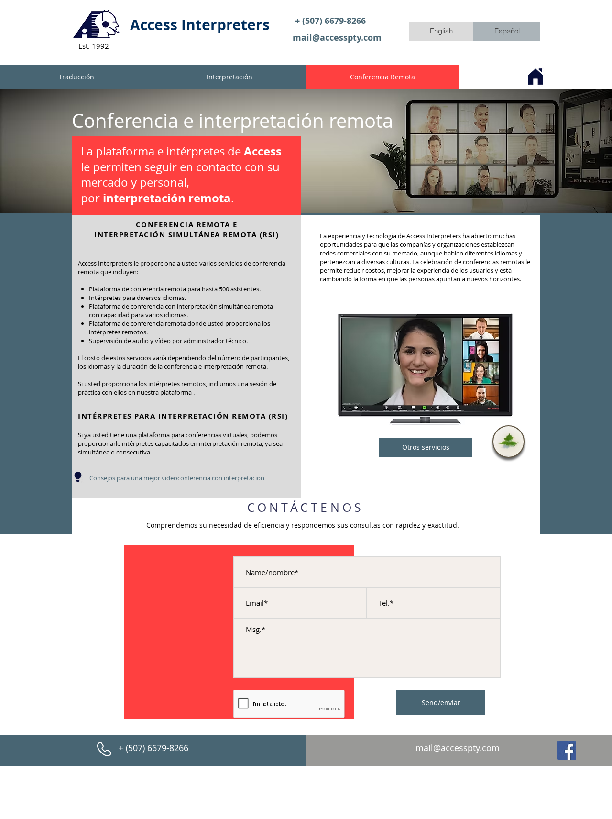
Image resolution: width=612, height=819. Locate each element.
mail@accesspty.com (337, 38)
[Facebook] (566, 750)
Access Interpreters (200, 24)
